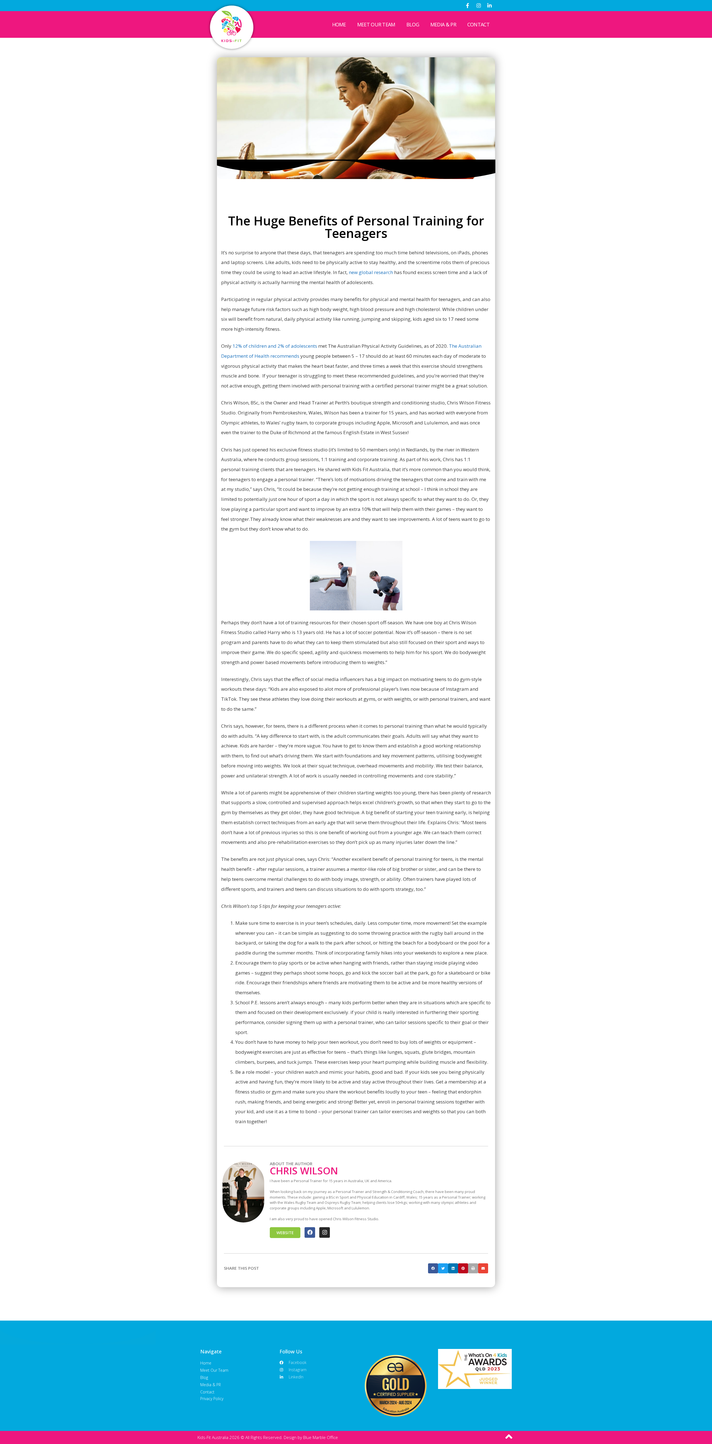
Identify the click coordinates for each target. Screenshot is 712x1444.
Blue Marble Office (320, 1437)
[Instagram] (478, 5)
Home (339, 24)
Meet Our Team (376, 24)
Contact (478, 24)
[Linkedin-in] (489, 5)
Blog (412, 24)
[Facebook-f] (467, 5)
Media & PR (443, 24)
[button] (433, 1268)
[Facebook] (310, 1232)
